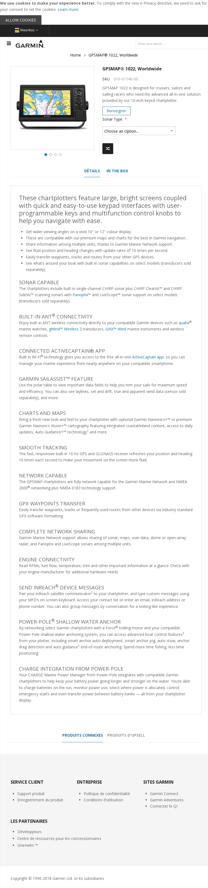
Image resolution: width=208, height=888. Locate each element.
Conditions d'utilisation (103, 799)
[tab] (92, 172)
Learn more (68, 9)
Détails (92, 170)
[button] (45, 154)
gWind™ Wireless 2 (65, 329)
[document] (104, 12)
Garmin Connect (164, 793)
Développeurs (29, 831)
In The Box (117, 170)
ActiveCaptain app (148, 356)
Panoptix (80, 294)
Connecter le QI (163, 806)
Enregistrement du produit (40, 799)
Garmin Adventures (167, 799)
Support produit (31, 793)
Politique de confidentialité (107, 793)
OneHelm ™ (27, 845)
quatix (184, 322)
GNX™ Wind (116, 329)
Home (75, 55)
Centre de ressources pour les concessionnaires (59, 838)
